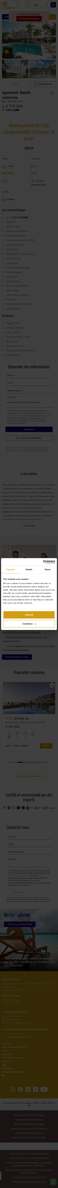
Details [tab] (29, 569)
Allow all (29, 615)
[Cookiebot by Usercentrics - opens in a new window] (43, 562)
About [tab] (48, 569)
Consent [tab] (10, 569)
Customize (27, 624)
